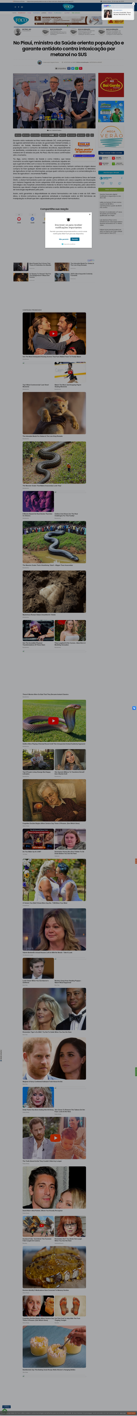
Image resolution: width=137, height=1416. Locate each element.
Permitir (75, 239)
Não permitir (64, 239)
